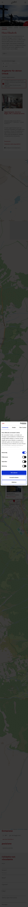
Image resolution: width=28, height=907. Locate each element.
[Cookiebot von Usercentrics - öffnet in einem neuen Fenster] (20, 423)
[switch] (24, 458)
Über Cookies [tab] (22, 427)
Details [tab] (14, 427)
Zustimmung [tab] (5, 427)
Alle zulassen (14, 472)
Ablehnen (14, 482)
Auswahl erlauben (14, 477)
